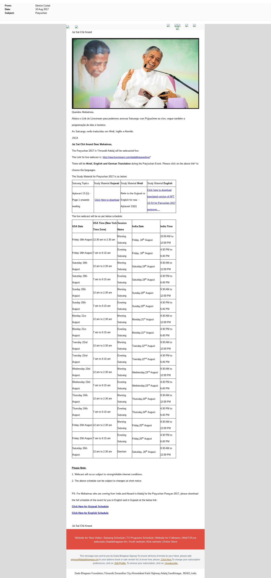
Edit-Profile (120, 563)
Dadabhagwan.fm (116, 541)
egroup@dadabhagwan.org (85, 559)
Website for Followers (167, 537)
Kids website (154, 541)
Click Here (166, 559)
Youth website (137, 541)
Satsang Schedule (114, 537)
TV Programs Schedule (140, 537)
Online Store (170, 541)
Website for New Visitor (88, 537)
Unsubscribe (171, 563)
